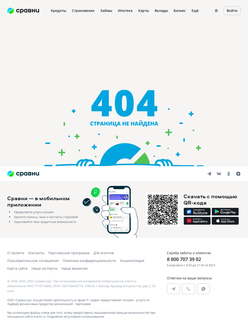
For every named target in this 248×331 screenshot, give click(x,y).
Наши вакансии (75, 268)
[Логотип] (23, 174)
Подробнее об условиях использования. (76, 316)
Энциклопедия (132, 260)
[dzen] (238, 173)
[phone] (188, 289)
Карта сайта (17, 268)
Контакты (36, 253)
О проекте (15, 253)
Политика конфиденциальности (89, 260)
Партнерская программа (69, 253)
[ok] (228, 173)
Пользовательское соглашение (33, 260)
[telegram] (209, 173)
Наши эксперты (44, 268)
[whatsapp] (203, 289)
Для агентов (103, 253)
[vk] (219, 173)
